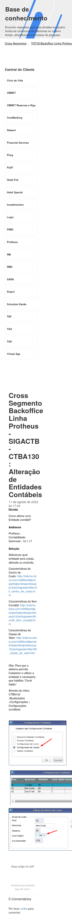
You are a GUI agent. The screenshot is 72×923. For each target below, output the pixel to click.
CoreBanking (14, 117)
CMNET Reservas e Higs (21, 105)
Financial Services (18, 142)
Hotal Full (12, 180)
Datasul (11, 130)
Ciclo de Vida (15, 80)
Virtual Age (13, 354)
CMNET (11, 93)
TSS (9, 341)
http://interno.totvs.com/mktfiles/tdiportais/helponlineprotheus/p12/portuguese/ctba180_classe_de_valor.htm (23, 645)
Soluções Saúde (16, 304)
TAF (9, 316)
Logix (10, 217)
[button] (22, 873)
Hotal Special (15, 192)
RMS (9, 267)
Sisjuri (11, 291)
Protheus (12, 242)
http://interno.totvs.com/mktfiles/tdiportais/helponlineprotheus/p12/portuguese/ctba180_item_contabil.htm (22, 614)
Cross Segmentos (15, 43)
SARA (10, 279)
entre (24, 908)
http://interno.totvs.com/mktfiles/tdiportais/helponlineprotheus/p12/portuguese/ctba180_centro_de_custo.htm (23, 585)
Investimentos (15, 204)
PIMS (10, 229)
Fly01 (10, 167)
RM (9, 254)
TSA (9, 329)
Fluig (10, 155)
